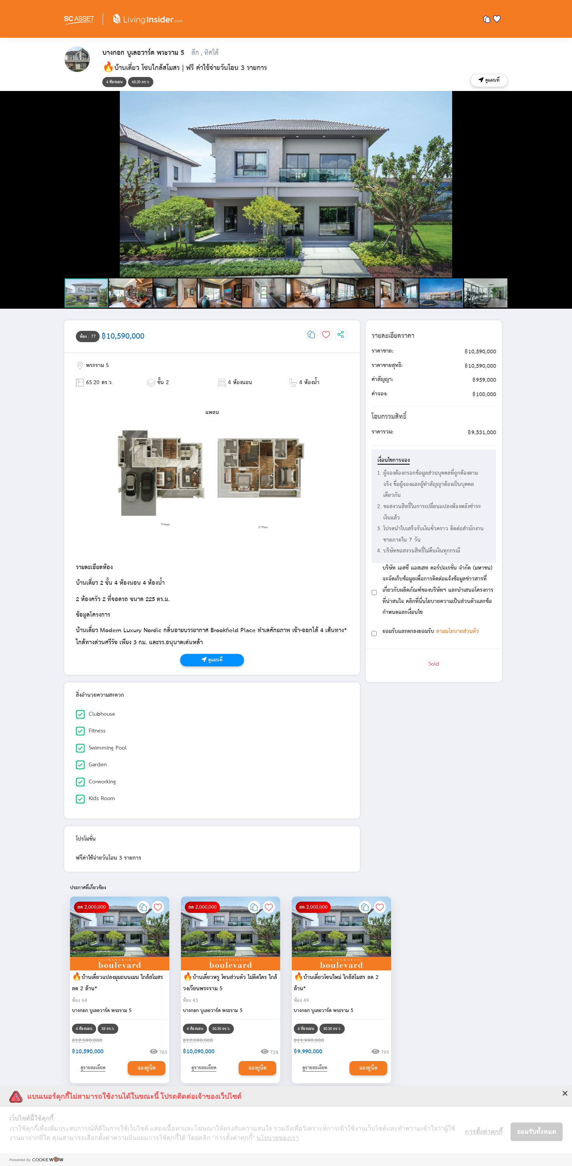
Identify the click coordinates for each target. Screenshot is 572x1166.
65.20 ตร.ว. (98, 383)
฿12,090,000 (198, 1041)
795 (384, 1053)
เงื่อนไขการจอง (393, 460)
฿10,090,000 (198, 1051)
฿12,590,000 (87, 1041)
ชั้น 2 (162, 383)
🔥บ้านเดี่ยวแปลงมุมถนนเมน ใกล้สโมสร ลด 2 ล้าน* (117, 983)
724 (273, 1053)
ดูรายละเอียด (93, 1068)
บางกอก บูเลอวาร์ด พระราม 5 (102, 1011)
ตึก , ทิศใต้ (205, 53)
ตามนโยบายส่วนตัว (457, 631)
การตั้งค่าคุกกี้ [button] (484, 1131)
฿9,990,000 (308, 1051)
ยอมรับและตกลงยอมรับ (431, 631)
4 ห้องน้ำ (308, 383)
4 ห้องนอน (239, 383)
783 (162, 1053)
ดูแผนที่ (492, 80)
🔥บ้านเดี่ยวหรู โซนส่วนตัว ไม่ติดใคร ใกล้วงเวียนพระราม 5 (230, 983)
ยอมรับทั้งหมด (536, 1131)
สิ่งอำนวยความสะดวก (100, 695)
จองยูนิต (146, 1068)
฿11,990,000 (309, 1041)
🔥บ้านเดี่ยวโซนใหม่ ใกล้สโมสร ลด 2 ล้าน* (336, 983)
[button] (501, 98)
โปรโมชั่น (86, 839)
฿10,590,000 (88, 1051)
